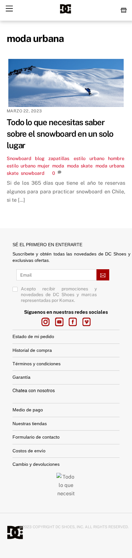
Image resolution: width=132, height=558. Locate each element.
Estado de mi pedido (33, 336)
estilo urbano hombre (99, 158)
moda (58, 165)
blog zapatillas (52, 158)
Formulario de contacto (36, 437)
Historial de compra (32, 350)
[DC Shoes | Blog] (65, 12)
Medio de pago (27, 409)
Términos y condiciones (36, 363)
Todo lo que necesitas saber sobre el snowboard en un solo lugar (60, 133)
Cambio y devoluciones (36, 464)
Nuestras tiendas (29, 423)
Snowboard (19, 158)
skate (13, 173)
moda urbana (109, 165)
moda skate (80, 165)
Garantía (21, 377)
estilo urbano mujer (28, 165)
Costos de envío (28, 450)
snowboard (33, 173)
